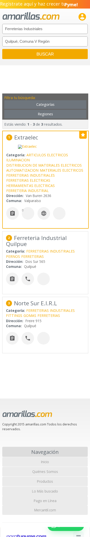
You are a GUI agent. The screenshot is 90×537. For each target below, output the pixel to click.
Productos (45, 481)
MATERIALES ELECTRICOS (61, 170)
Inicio (45, 461)
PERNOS (13, 256)
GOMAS (30, 315)
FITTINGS (14, 315)
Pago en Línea (45, 500)
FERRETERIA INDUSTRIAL (27, 190)
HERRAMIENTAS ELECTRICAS (30, 185)
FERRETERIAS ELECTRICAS (28, 180)
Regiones (45, 114)
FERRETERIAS (32, 256)
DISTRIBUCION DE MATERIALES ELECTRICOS (44, 165)
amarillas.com (31, 16)
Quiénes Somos (45, 471)
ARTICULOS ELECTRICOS (47, 155)
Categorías (45, 104)
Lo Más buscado (45, 491)
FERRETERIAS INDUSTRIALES (30, 175)
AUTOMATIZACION (22, 170)
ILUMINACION (18, 160)
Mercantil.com (45, 510)
